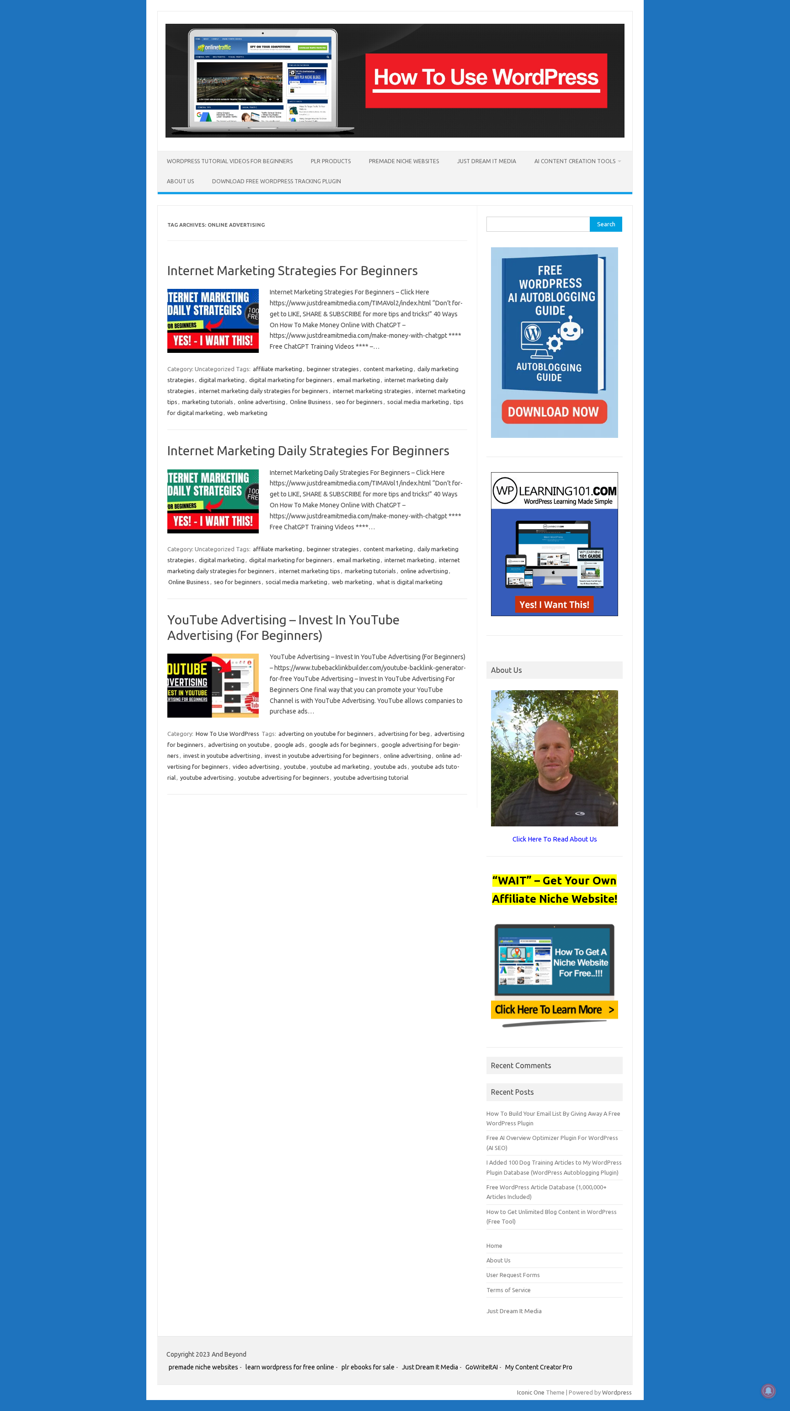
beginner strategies (333, 369)
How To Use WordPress (227, 733)
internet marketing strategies (372, 391)
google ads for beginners (343, 744)
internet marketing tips (309, 571)
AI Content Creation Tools (574, 161)
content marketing (388, 369)
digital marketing (222, 380)
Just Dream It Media (486, 161)
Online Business (310, 402)
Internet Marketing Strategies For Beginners (292, 270)
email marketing (358, 380)
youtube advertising (207, 777)
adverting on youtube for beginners (326, 733)
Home (494, 1245)
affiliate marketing (277, 369)
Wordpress (617, 1392)
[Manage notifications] (768, 1391)
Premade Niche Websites (404, 161)
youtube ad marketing (339, 766)
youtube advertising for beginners (283, 777)
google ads (289, 744)
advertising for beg (404, 733)
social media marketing (418, 402)
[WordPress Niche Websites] (395, 135)
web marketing (247, 413)
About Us (180, 181)
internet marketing (409, 560)
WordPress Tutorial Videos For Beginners (230, 161)
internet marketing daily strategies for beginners (263, 391)
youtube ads (390, 766)
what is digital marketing (410, 582)
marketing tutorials (207, 402)
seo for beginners (359, 402)
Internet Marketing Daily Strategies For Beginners (308, 450)
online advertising (261, 402)
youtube (295, 766)
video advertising (256, 766)
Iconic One (530, 1392)
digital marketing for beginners (290, 380)
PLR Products (331, 161)
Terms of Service (508, 1290)
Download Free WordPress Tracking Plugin (276, 181)
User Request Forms (513, 1275)
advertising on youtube (239, 744)
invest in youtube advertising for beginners (322, 755)
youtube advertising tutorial (371, 777)
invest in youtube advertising (221, 755)
